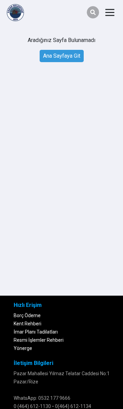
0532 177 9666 (54, 398)
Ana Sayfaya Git (61, 56)
